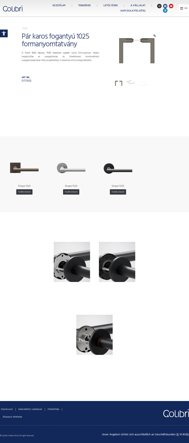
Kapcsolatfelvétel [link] (133, 11)
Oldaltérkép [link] (53, 409)
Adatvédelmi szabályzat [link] (30, 409)
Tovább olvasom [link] (24, 191)
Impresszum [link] (7, 409)
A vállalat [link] (138, 5)
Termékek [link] (84, 5)
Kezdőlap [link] (59, 5)
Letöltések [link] (111, 5)
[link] (4, 33)
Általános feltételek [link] (12, 417)
